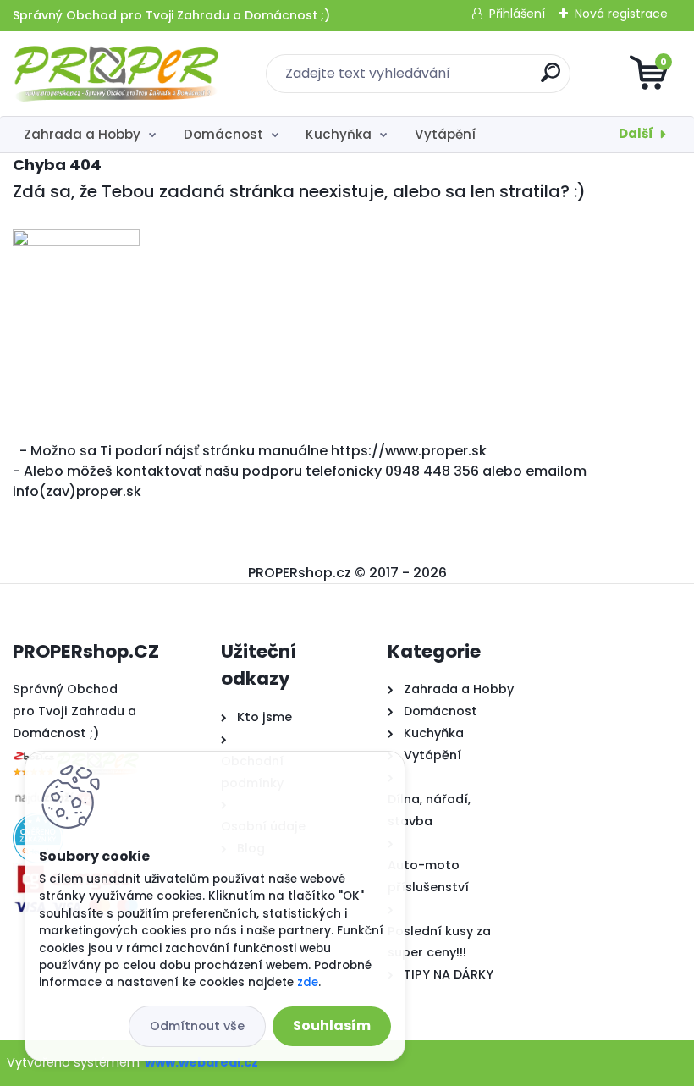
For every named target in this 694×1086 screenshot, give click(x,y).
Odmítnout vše (197, 1025)
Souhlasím (332, 1025)
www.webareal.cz (201, 1062)
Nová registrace (621, 13)
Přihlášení (517, 13)
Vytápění (445, 134)
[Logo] (116, 73)
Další (636, 133)
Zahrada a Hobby (82, 134)
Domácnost (223, 134)
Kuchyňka (339, 134)
